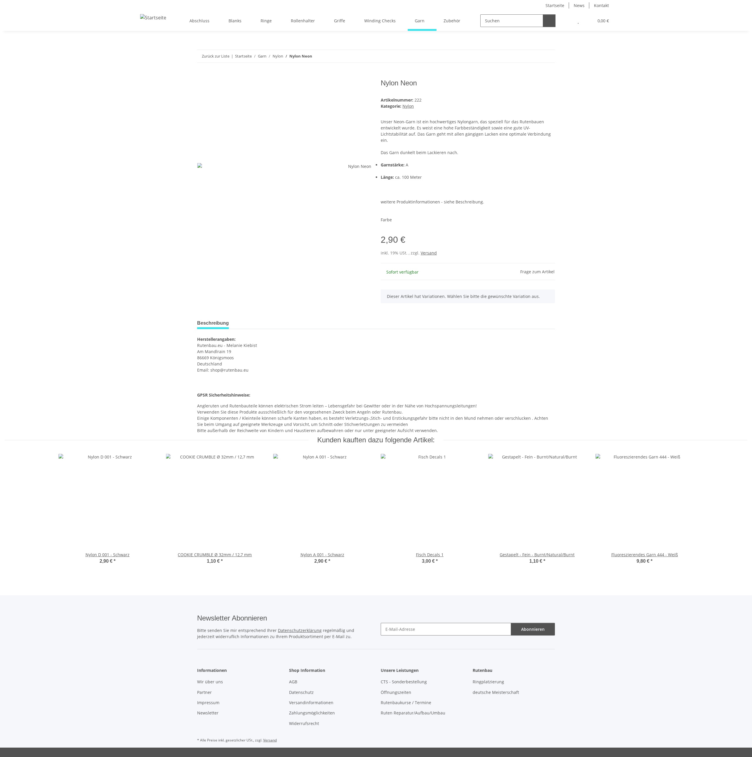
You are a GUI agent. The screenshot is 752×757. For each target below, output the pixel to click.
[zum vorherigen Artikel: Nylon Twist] (536, 56)
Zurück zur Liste (215, 56)
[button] (566, 21)
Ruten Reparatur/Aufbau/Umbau (413, 713)
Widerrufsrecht (304, 723)
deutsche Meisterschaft (496, 692)
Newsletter (208, 713)
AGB (293, 681)
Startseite (554, 5)
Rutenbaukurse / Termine (406, 702)
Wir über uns (210, 681)
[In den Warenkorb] (202, 76)
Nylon (408, 106)
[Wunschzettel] (578, 21)
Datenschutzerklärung (300, 630)
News (579, 5)
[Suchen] (549, 20)
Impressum (208, 702)
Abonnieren (533, 629)
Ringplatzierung (488, 681)
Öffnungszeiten (396, 692)
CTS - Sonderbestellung (404, 681)
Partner (204, 692)
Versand (429, 253)
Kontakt (601, 5)
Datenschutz (301, 692)
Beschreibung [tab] (213, 323)
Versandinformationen (311, 702)
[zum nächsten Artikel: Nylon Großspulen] (548, 56)
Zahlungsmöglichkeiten (312, 713)
